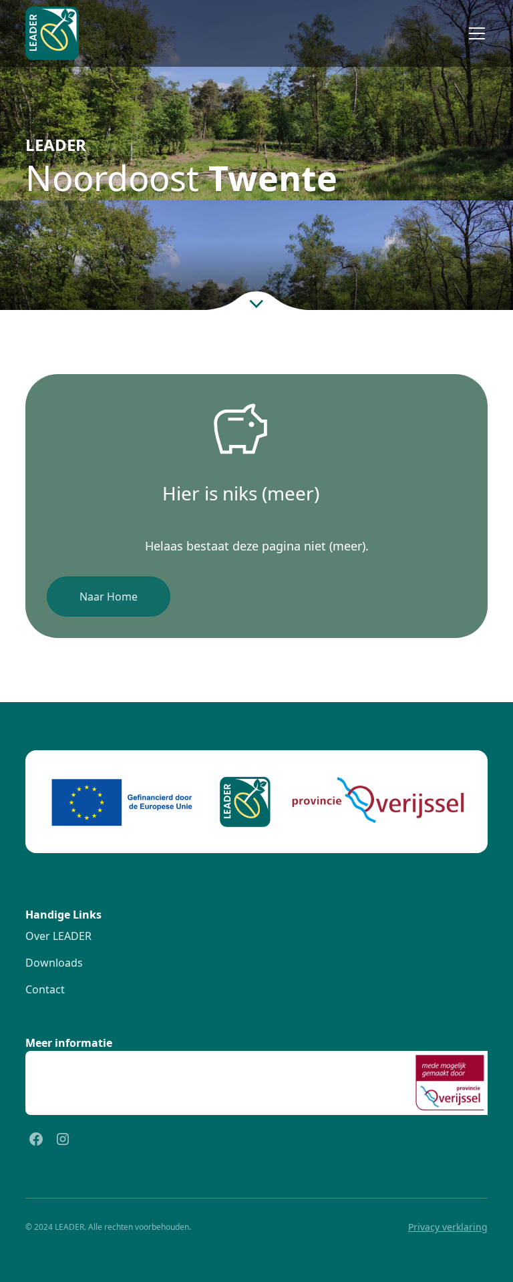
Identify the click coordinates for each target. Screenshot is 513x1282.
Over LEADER (58, 936)
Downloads (54, 962)
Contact (45, 989)
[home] (52, 33)
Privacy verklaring (448, 1227)
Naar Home (108, 596)
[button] (474, 33)
